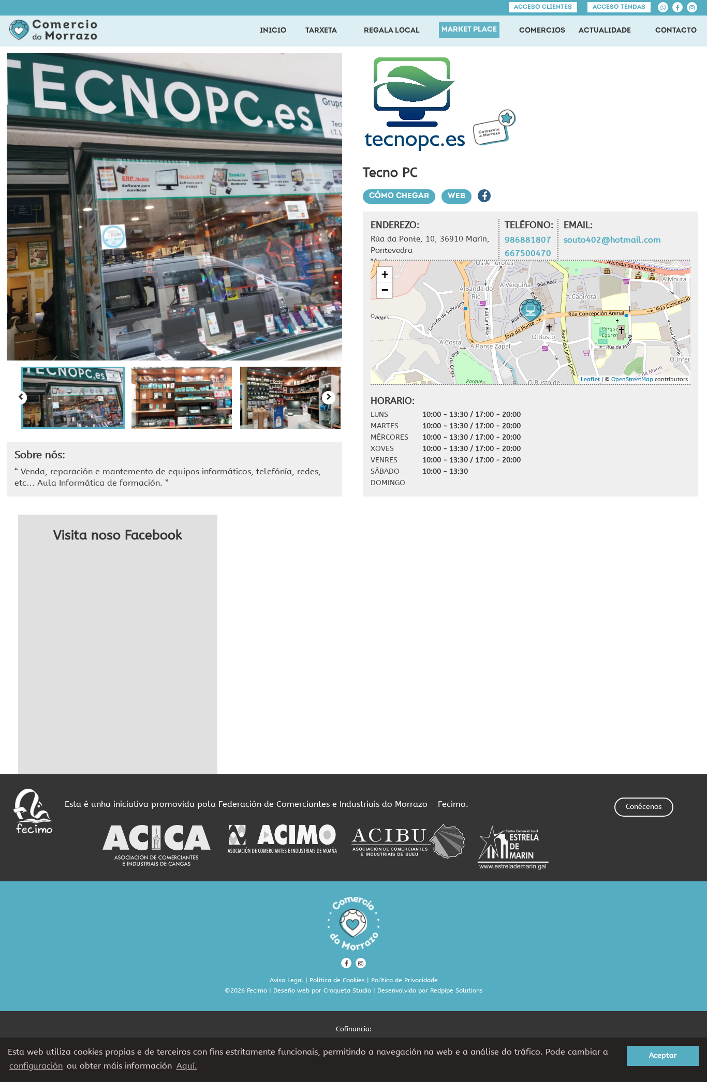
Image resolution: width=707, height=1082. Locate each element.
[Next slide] (328, 397)
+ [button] (384, 274)
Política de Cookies (337, 980)
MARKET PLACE (469, 30)
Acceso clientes (543, 7)
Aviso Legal (286, 980)
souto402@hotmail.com (612, 240)
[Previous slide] (20, 397)
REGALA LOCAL (392, 31)
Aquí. (186, 1066)
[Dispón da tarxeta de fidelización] (494, 127)
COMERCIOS (542, 31)
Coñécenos (644, 806)
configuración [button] (36, 1066)
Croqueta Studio (347, 990)
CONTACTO (676, 31)
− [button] (384, 289)
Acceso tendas (619, 7)
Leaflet (590, 379)
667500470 (528, 253)
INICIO (273, 31)
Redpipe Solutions (456, 990)
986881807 (528, 240)
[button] (73, 398)
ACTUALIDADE (605, 31)
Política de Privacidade (404, 980)
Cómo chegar (399, 196)
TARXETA (321, 31)
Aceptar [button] (663, 1055)
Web (456, 196)
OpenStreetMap (632, 379)
